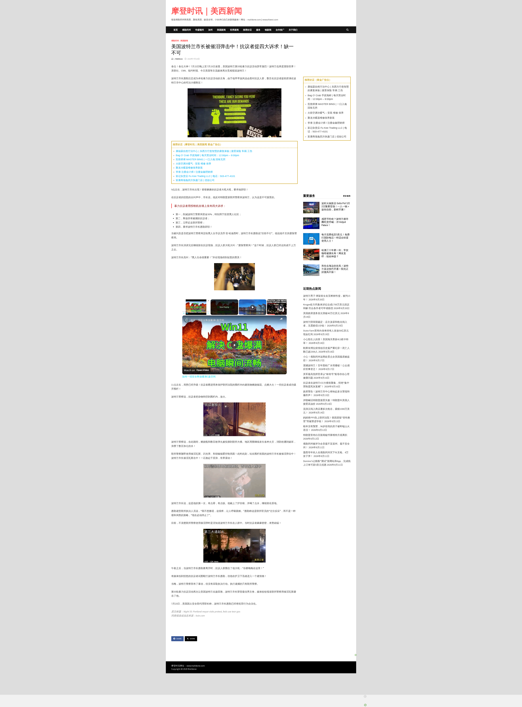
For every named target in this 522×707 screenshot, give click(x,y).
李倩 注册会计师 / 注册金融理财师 (194, 172)
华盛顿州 (199, 29)
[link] (186, 320)
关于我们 (293, 29)
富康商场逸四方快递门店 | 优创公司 (195, 180)
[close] (365, 696)
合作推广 (280, 29)
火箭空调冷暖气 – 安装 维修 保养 (326, 112)
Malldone (179, 59)
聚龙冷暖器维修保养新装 (189, 167)
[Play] (184, 313)
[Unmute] (187, 313)
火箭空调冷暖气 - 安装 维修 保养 (193, 163)
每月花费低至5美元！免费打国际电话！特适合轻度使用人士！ (335, 237)
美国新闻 (221, 29)
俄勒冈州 (186, 29)
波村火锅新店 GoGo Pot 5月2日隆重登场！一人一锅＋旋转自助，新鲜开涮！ (335, 206)
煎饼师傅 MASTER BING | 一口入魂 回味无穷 (200, 159)
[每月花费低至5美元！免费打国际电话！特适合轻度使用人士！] (311, 234)
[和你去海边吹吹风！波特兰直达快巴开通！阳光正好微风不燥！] (311, 266)
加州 (210, 29)
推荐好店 (247, 29)
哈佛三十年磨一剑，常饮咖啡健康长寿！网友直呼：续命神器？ (334, 253)
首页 (175, 29)
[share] (281, 318)
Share (179, 638)
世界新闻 (234, 29)
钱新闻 (268, 29)
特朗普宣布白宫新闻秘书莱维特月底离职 (325, 435)
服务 (258, 29)
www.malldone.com (196, 665)
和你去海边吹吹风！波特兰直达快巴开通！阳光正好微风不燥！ (334, 268)
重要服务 (309, 195)
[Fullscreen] (208, 313)
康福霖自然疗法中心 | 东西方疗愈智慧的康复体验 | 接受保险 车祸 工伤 (214, 151)
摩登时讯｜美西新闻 (206, 11)
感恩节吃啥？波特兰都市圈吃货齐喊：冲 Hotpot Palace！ (334, 222)
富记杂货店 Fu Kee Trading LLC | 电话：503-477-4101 (205, 176)
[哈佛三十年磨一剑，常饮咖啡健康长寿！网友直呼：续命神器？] (311, 250)
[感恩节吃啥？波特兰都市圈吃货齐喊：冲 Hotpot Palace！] (311, 219)
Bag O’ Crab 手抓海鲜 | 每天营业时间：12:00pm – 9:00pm (207, 155)
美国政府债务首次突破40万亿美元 (321, 313)
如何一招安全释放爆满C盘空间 (207, 320)
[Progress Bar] (196, 311)
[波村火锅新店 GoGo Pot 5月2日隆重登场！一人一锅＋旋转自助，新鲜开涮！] (311, 203)
